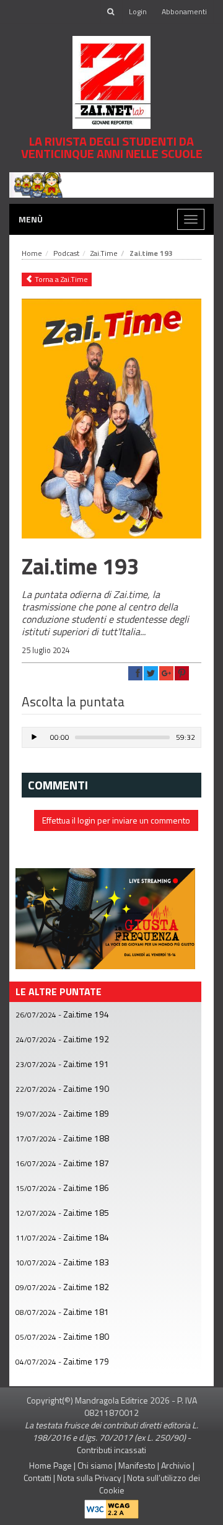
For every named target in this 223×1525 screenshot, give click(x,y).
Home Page (50, 1465)
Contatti (37, 1477)
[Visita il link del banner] (111, 183)
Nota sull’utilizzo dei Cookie (149, 1483)
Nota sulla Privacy (89, 1477)
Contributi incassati (111, 1449)
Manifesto (136, 1465)
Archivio (176, 1465)
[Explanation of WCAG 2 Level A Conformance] (111, 1506)
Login (138, 11)
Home (32, 253)
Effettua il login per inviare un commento (116, 820)
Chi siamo (95, 1465)
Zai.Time (104, 253)
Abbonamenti (184, 11)
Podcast (66, 253)
